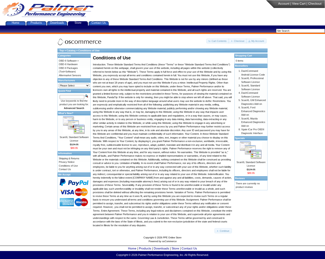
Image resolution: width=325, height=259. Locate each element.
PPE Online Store (172, 237)
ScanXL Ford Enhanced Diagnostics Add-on (253, 111)
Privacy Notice (67, 162)
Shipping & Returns (69, 158)
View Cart (299, 3)
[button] (217, 41)
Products (36, 22)
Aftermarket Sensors (70, 75)
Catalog (71, 50)
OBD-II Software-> (69, 60)
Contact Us (99, 22)
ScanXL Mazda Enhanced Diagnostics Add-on (253, 122)
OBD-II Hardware (68, 64)
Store (78, 22)
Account (283, 3)
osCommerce (169, 241)
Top (61, 50)
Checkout (314, 3)
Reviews (240, 178)
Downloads (57, 22)
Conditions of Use (88, 50)
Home (15, 22)
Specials (240, 138)
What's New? (65, 113)
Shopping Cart (243, 55)
